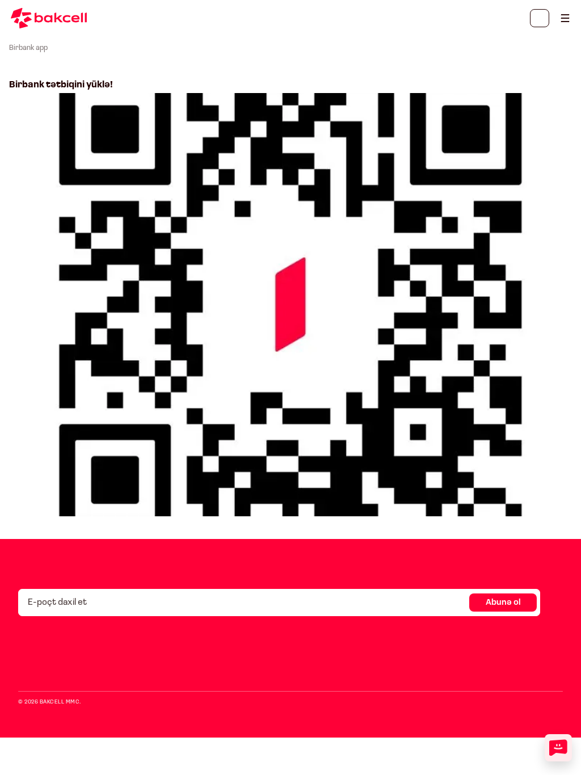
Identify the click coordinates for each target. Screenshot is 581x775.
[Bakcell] (565, 18)
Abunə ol (503, 603)
